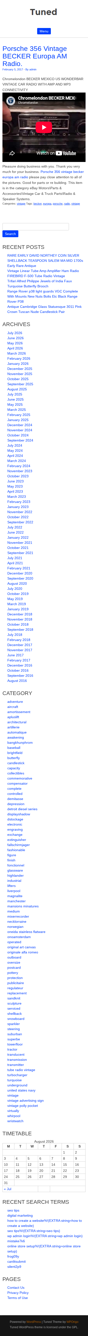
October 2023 (18, 476)
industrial (14, 881)
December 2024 (19, 425)
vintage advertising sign (25, 1100)
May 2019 (15, 599)
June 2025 (15, 399)
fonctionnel (15, 865)
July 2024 (14, 445)
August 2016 (17, 681)
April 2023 (15, 491)
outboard (14, 957)
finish (11, 860)
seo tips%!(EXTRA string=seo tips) (33, 1231)
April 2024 (15, 456)
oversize (13, 962)
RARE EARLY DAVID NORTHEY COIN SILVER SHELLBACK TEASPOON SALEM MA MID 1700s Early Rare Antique (45, 261)
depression (15, 804)
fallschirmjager (18, 845)
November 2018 (19, 619)
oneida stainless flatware (26, 932)
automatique (17, 732)
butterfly (13, 758)
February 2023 (18, 502)
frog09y (13, 1256)
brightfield (14, 753)
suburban (14, 1034)
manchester (16, 901)
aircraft (12, 707)
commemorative (19, 778)
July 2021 (14, 558)
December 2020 (19, 573)
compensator (17, 783)
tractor (12, 1049)
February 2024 (18, 466)
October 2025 (18, 379)
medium (13, 911)
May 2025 (15, 404)
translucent (15, 1054)
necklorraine (16, 921)
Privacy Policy (18, 1293)
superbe (13, 1039)
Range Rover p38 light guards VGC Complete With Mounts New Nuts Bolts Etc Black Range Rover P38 (42, 296)
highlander (15, 875)
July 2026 (14, 333)
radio (67, 203)
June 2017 (15, 655)
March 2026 (16, 353)
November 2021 (19, 543)
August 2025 (17, 389)
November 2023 (19, 471)
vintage (21, 203)
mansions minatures (23, 906)
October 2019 (18, 594)
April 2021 (15, 563)
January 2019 (18, 609)
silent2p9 (14, 1267)
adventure (15, 702)
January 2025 (18, 420)
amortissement (18, 712)
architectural (16, 722)
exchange (14, 835)
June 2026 (15, 338)
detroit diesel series (22, 809)
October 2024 (18, 435)
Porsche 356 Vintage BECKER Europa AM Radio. (34, 56)
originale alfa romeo (22, 952)
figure (11, 855)
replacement (17, 993)
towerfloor (15, 1044)
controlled (14, 794)
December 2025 (19, 369)
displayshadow (18, 814)
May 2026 (15, 343)
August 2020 (17, 583)
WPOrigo (72, 1322)
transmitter (15, 1065)
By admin (30, 69)
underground (17, 1085)
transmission (17, 1060)
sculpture (14, 1003)
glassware (15, 870)
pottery (12, 973)
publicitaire (15, 983)
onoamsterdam (19, 937)
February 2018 (18, 640)
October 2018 (18, 624)
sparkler (13, 1024)
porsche (58, 203)
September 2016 (20, 675)
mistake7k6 (16, 1241)
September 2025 (20, 384)
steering (13, 1029)
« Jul (7, 1189)
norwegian (15, 927)
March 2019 (16, 604)
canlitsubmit (16, 1261)
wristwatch (15, 1121)
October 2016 (18, 670)
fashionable (16, 850)
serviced (13, 1008)
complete (14, 788)
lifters (11, 886)
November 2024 (19, 430)
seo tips (13, 1210)
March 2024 (16, 461)
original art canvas (21, 947)
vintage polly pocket (22, 1106)
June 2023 (15, 481)
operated (14, 942)
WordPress (33, 1322)
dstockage (15, 819)
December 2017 (19, 645)
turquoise (14, 1080)
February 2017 (18, 660)
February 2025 (18, 415)
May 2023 (15, 486)
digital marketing (20, 1215)
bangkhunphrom (20, 742)
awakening (15, 737)
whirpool (13, 1116)
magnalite (14, 896)
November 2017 (19, 650)
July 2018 (14, 635)
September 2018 (20, 629)
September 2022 (20, 522)
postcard (14, 967)
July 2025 (14, 394)
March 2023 (16, 497)
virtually (13, 1111)
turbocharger (17, 1075)
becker (37, 203)
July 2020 (14, 589)
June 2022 (15, 532)
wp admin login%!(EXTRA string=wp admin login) (45, 1236)
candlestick (15, 763)
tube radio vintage (21, 1070)
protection (15, 978)
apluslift (13, 717)
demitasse (15, 799)
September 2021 (20, 553)
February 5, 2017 (12, 69)
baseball (13, 748)
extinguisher (16, 840)
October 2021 (18, 548)
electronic (14, 824)
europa (47, 203)
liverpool (13, 891)
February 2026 (18, 358)
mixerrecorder (18, 916)
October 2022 (18, 517)
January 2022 (18, 537)
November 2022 (19, 512)
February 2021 (18, 568)
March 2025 (16, 410)
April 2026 (15, 348)
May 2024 (15, 450)
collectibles (15, 773)
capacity (13, 768)
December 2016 (19, 665)
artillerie (13, 727)
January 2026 (18, 364)
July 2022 (14, 527)
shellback (14, 1014)
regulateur (15, 988)
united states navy (21, 1090)
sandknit (13, 998)
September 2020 (20, 578)
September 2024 (20, 440)
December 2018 (19, 614)
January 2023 (18, 507)
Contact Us (15, 1287)
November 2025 (19, 374)
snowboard (15, 1019)
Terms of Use (17, 1298)
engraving (15, 829)
